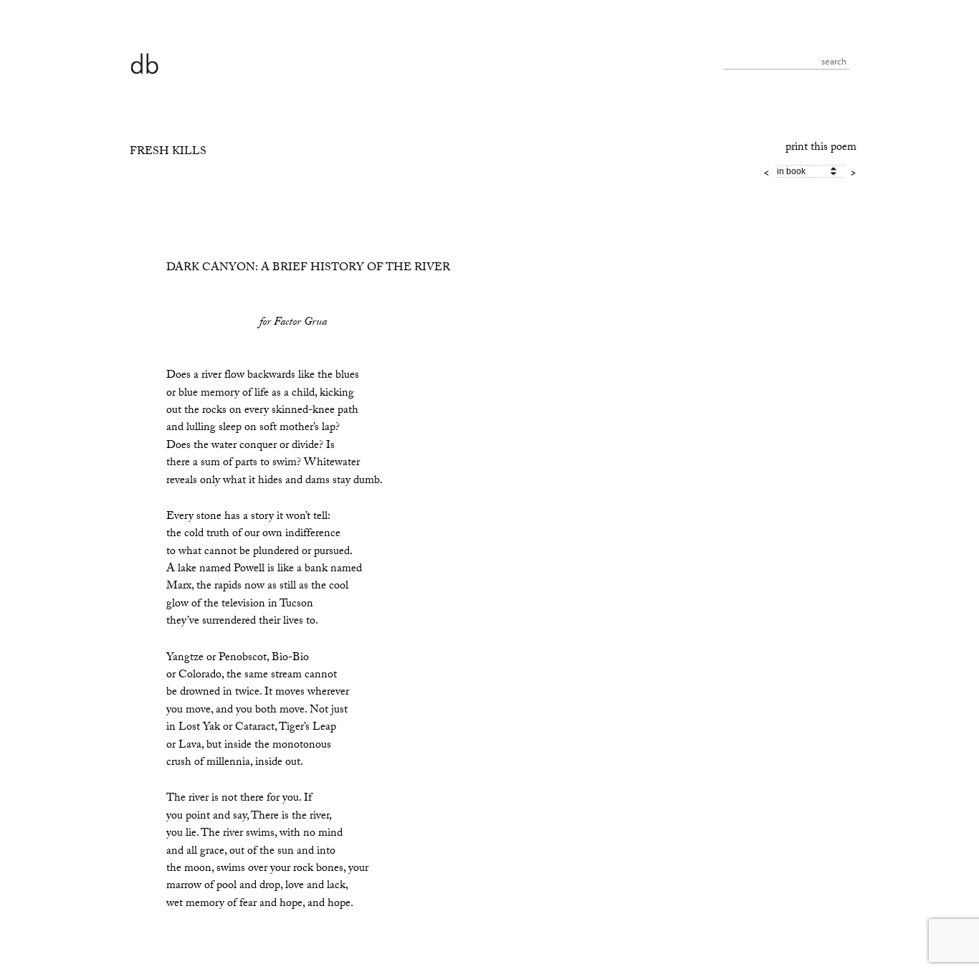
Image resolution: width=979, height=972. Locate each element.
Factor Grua (300, 323)
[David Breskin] (144, 62)
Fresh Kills (168, 152)
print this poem (820, 148)
